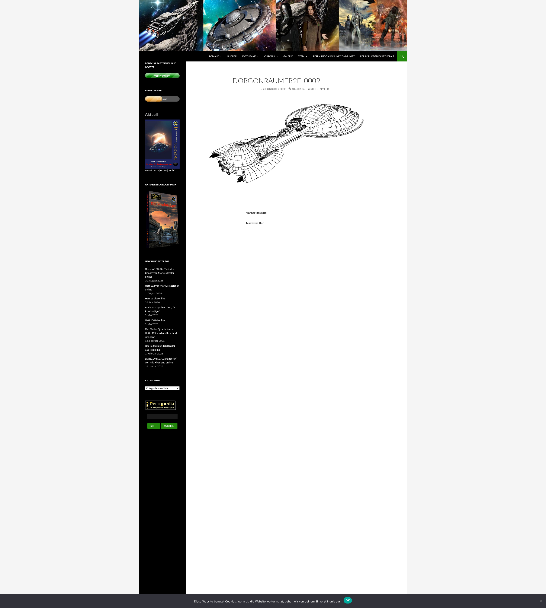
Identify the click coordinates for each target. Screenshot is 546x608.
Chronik (269, 56)
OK (348, 600)
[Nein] (541, 601)
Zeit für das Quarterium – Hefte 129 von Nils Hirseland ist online (161, 333)
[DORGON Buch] (162, 219)
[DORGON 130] (162, 143)
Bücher (232, 56)
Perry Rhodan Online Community (334, 56)
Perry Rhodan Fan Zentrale (377, 56)
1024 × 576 (298, 88)
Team (301, 56)
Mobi (171, 170)
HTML (163, 170)
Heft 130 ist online (155, 320)
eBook (148, 170)
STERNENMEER (320, 88)
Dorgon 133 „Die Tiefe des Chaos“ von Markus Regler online (159, 272)
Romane (214, 56)
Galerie (288, 56)
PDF (156, 170)
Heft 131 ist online (155, 298)
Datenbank (249, 56)
